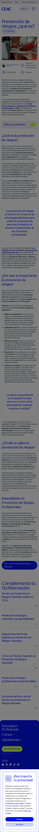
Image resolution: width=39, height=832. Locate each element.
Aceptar (19, 819)
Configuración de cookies (14, 803)
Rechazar (19, 824)
